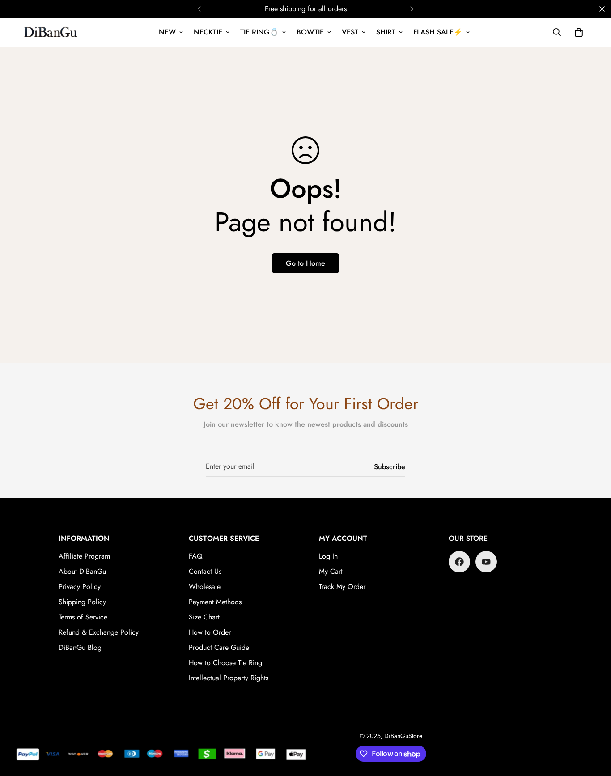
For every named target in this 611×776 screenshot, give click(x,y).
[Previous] (199, 9)
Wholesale (205, 586)
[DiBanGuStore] (51, 32)
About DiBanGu (82, 571)
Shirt (385, 32)
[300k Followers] (459, 561)
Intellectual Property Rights (228, 678)
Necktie (208, 32)
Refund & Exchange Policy (99, 632)
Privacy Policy (80, 586)
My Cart (331, 571)
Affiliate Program (84, 556)
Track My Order (342, 586)
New (167, 32)
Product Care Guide (219, 647)
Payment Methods (215, 602)
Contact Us (205, 571)
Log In (328, 556)
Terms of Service (83, 617)
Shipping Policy (82, 602)
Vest (350, 32)
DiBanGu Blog (80, 647)
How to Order (210, 632)
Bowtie (310, 32)
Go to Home (305, 263)
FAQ (196, 556)
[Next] (412, 9)
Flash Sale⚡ (437, 32)
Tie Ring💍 (259, 32)
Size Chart (204, 617)
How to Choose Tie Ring (225, 662)
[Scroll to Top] (593, 727)
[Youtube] (486, 561)
